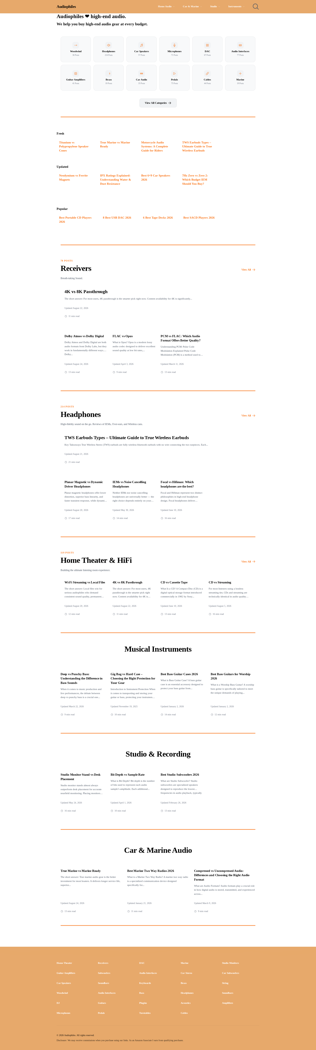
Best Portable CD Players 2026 (75, 219)
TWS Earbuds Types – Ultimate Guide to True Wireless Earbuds (197, 146)
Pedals (101, 1013)
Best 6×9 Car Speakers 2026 (155, 177)
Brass (184, 983)
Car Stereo (186, 973)
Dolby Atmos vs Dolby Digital (84, 336)
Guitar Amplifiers (66, 973)
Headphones (187, 993)
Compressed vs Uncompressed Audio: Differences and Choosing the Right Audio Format (222, 875)
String (225, 983)
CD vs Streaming (220, 582)
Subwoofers (104, 973)
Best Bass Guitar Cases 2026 (179, 674)
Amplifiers (227, 1003)
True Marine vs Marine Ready (115, 144)
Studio (213, 6)
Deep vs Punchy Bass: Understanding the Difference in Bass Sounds (82, 678)
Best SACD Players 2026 (199, 217)
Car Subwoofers (230, 973)
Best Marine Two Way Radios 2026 (150, 871)
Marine (184, 963)
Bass (141, 993)
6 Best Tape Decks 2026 (158, 217)
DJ (58, 1003)
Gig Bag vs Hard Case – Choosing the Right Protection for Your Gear (133, 678)
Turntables (144, 1013)
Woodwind (62, 993)
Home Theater (64, 963)
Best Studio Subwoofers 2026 (180, 774)
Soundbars (103, 983)
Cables (184, 1013)
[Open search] (255, 6)
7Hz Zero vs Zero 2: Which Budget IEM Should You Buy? (195, 179)
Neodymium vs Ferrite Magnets (73, 177)
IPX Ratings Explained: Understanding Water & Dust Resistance (115, 179)
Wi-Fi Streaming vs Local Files (85, 582)
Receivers (103, 963)
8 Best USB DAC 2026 (117, 217)
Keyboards (145, 983)
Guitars (102, 1003)
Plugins (143, 1003)
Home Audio (165, 6)
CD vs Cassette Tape (174, 582)
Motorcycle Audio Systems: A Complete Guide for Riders (154, 146)
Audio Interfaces (148, 973)
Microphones (63, 1013)
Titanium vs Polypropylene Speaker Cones (74, 146)
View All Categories (156, 102)
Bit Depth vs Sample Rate (127, 774)
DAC (142, 963)
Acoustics (186, 1003)
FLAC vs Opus (123, 336)
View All (246, 269)
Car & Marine (191, 6)
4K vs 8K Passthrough (86, 291)
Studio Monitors (230, 963)
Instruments (235, 6)
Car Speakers (64, 983)
